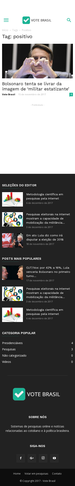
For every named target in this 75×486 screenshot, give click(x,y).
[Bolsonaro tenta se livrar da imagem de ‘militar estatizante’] (37, 61)
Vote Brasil (8, 94)
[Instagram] (43, 458)
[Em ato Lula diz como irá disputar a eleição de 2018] (12, 240)
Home (17, 473)
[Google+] (32, 458)
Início (5, 30)
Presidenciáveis (12, 343)
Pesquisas (9, 349)
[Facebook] (20, 458)
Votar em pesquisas (36, 473)
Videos (6, 362)
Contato (57, 473)
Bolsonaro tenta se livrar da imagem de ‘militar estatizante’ (35, 86)
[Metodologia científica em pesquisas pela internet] (12, 199)
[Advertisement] (37, 7)
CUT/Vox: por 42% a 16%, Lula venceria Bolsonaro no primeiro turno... (48, 272)
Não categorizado (14, 355)
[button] (69, 20)
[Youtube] (54, 458)
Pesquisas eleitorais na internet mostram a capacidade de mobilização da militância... (48, 218)
